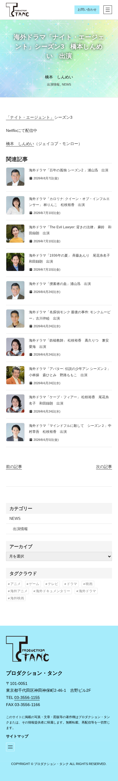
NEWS (66, 84)
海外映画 (17, 598)
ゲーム (34, 584)
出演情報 (53, 84)
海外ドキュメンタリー (53, 591)
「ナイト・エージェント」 (30, 117)
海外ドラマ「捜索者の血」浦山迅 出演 (60, 284)
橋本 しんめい (20, 143)
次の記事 (104, 466)
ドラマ (72, 584)
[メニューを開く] (107, 9)
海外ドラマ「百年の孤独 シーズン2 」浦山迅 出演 (68, 170)
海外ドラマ (87, 591)
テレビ (53, 584)
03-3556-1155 (27, 697)
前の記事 (14, 466)
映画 (89, 584)
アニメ (15, 584)
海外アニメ (18, 591)
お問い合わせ (87, 9)
